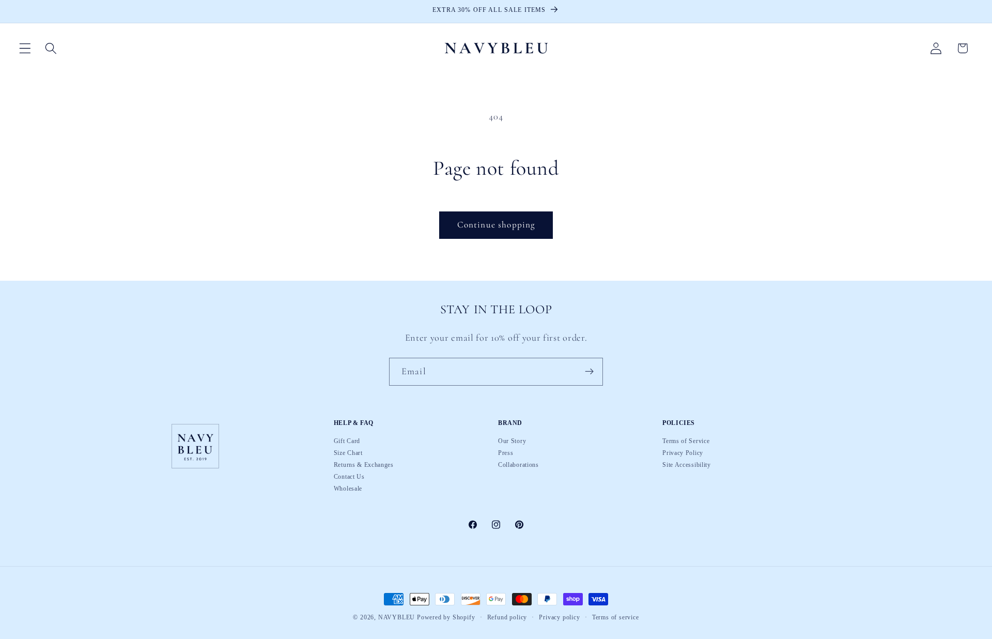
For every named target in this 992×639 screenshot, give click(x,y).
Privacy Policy (682, 453)
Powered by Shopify (446, 617)
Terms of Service (685, 441)
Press (505, 453)
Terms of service (615, 618)
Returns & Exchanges (364, 464)
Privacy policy (559, 618)
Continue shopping (496, 224)
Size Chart (348, 453)
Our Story (512, 441)
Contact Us (349, 476)
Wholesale (348, 488)
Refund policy (507, 618)
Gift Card (347, 441)
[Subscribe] (589, 372)
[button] (25, 48)
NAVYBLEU (396, 617)
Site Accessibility (686, 464)
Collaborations (518, 464)
